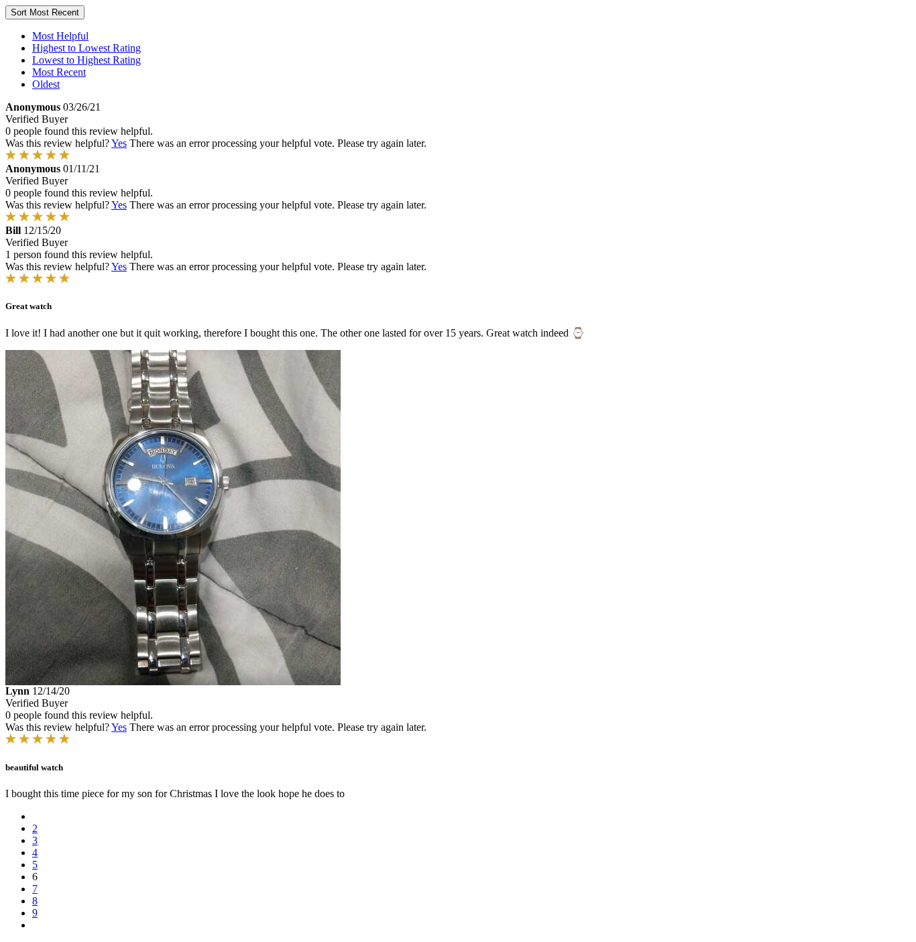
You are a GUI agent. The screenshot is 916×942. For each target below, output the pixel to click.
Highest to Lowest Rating (86, 48)
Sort (45, 12)
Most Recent (59, 72)
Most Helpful (60, 36)
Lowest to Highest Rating (86, 60)
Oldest (46, 84)
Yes (119, 143)
